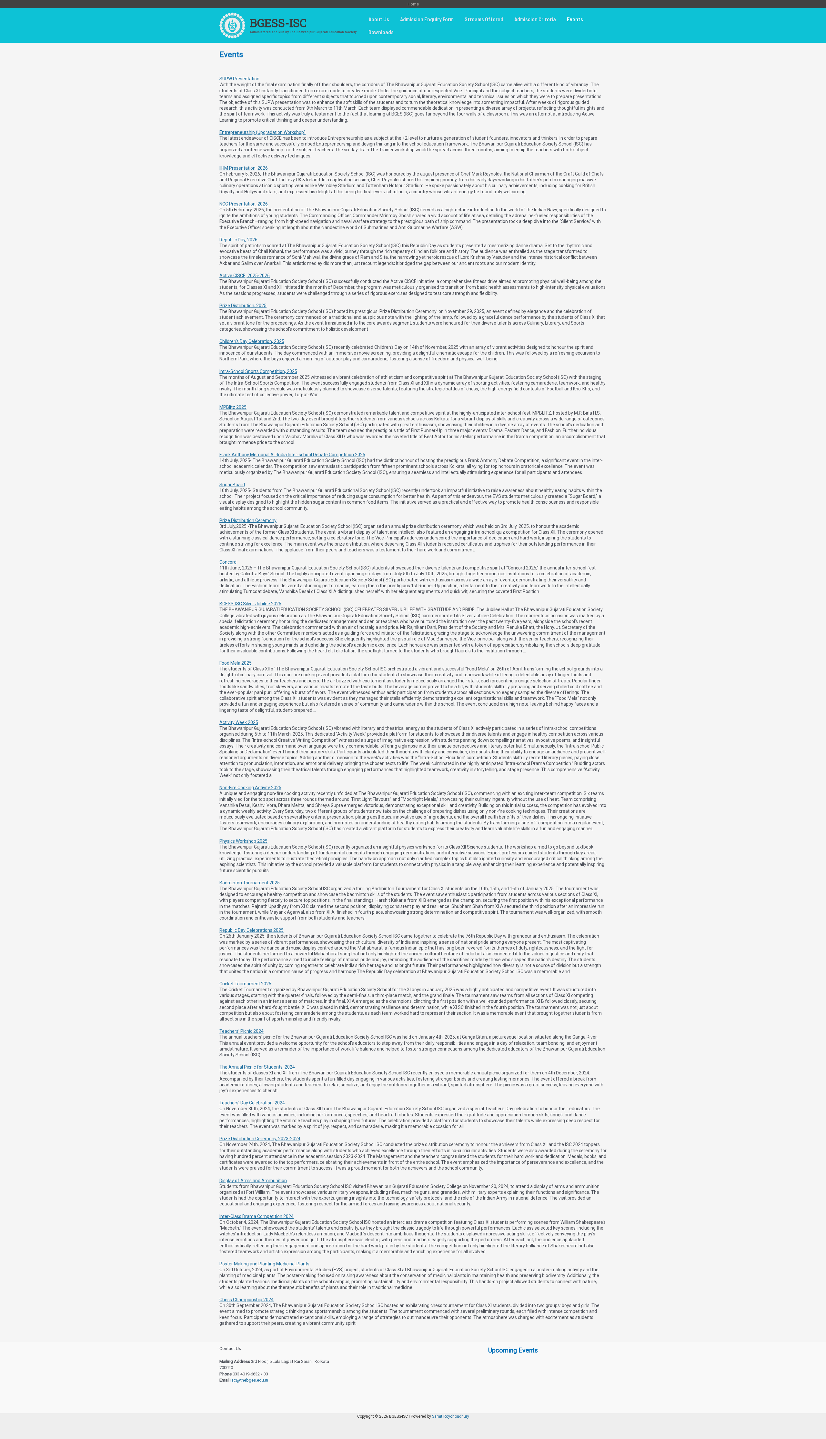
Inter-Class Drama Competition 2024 (256, 1216)
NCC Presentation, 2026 (243, 203)
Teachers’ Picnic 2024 (241, 1031)
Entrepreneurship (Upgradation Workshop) (262, 132)
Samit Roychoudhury (450, 1416)
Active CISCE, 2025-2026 (244, 275)
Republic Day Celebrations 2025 (251, 930)
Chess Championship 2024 (246, 1299)
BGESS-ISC (278, 22)
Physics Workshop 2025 (243, 841)
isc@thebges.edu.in (249, 1380)
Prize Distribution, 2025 (243, 305)
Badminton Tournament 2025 (249, 882)
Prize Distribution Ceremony (248, 520)
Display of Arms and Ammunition (253, 1180)
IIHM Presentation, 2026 (243, 168)
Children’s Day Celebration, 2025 (251, 341)
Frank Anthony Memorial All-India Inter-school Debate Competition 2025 (292, 454)
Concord (228, 562)
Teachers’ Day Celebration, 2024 (252, 1102)
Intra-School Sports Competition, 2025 (258, 371)
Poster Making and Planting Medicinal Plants (264, 1263)
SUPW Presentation (239, 78)
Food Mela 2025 (235, 663)
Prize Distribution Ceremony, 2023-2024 (259, 1138)
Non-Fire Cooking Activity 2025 (250, 787)
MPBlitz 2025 (233, 407)
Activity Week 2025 (238, 722)
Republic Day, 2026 (238, 239)
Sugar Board (232, 484)
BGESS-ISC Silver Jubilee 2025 (250, 603)
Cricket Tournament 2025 (245, 983)
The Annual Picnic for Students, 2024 (257, 1067)
